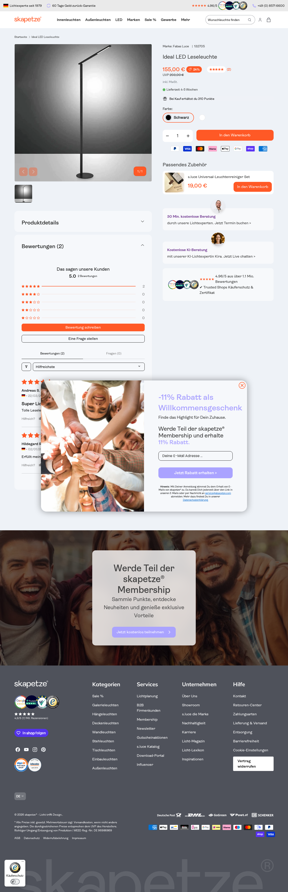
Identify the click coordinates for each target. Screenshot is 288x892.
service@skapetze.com (218, 493)
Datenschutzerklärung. (195, 500)
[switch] (15, 881)
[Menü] (22, 862)
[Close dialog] (242, 385)
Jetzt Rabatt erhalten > (195, 473)
